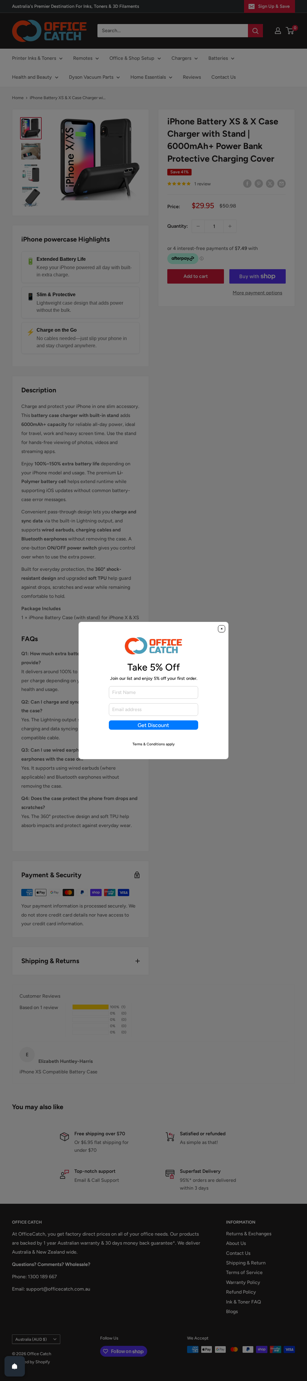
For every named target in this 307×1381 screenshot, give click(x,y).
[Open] (14, 1366)
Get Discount (153, 725)
